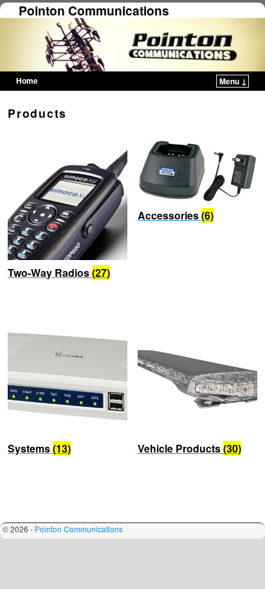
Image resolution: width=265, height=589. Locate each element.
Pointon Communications (94, 10)
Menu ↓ (233, 81)
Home (27, 80)
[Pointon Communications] (132, 44)
